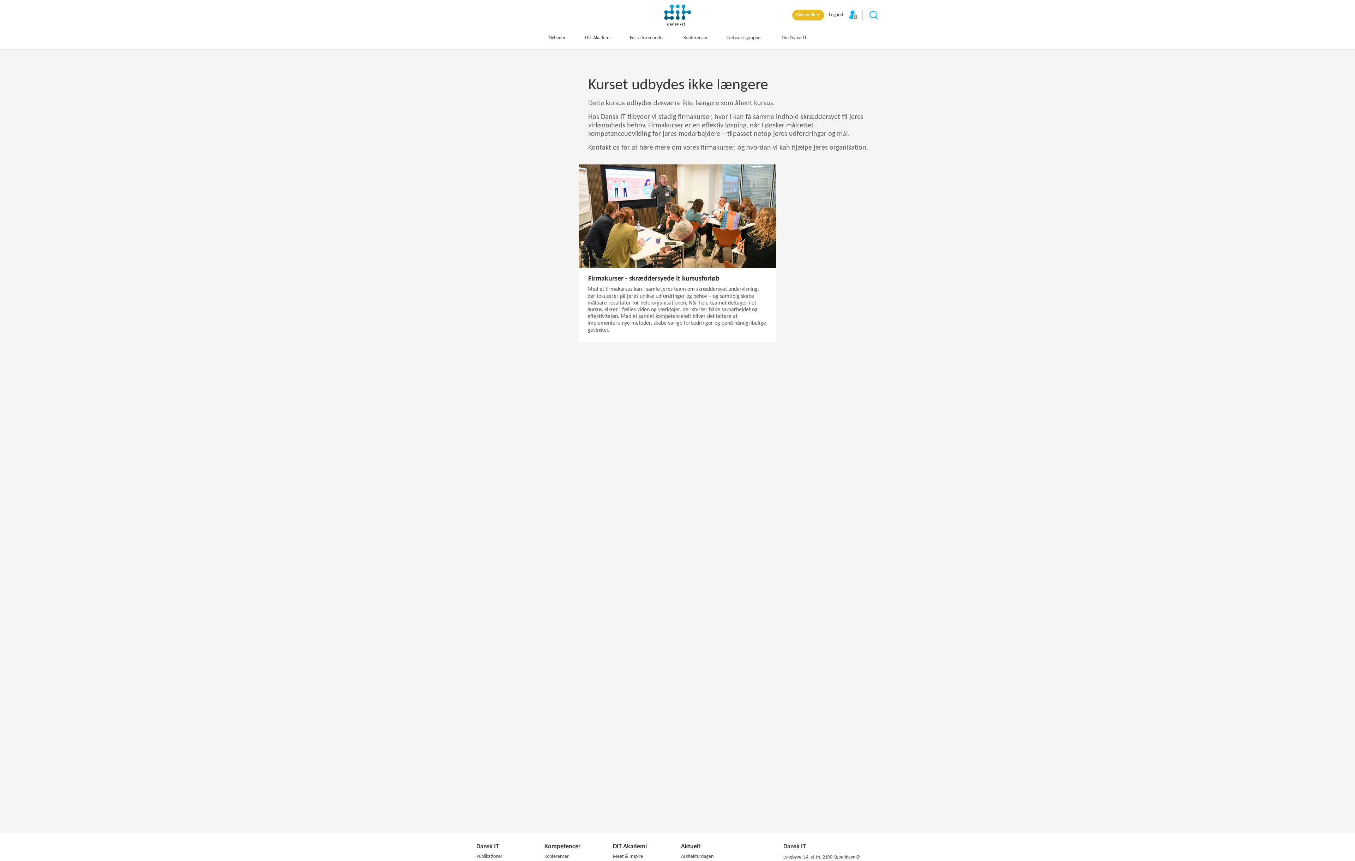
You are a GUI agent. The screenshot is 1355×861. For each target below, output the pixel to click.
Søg (874, 15)
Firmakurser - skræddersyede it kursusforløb (653, 278)
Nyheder (557, 38)
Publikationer (489, 856)
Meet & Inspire (628, 856)
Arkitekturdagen (697, 856)
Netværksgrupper (744, 38)
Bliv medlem (808, 15)
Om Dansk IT (794, 38)
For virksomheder (647, 38)
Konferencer (695, 38)
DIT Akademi (597, 38)
